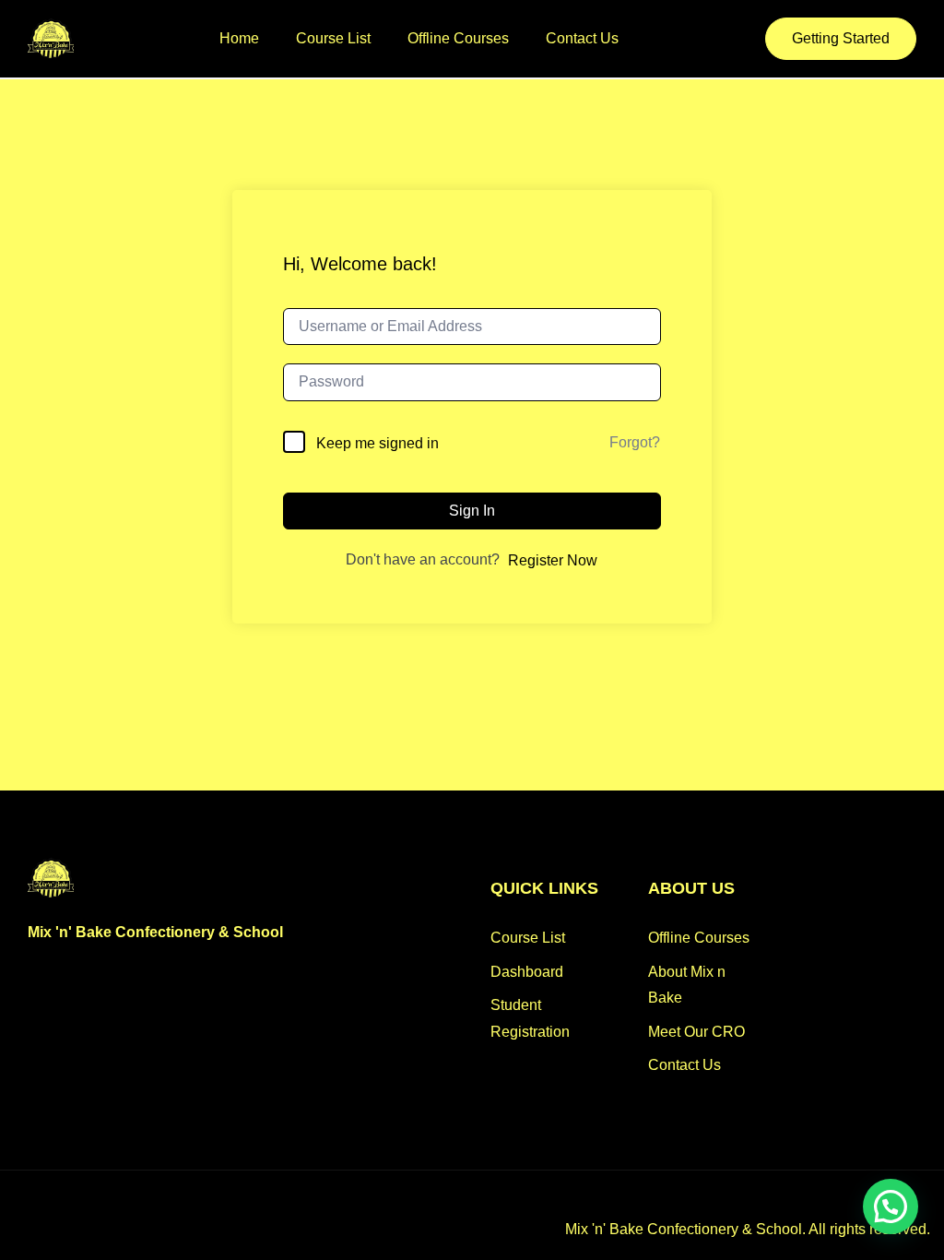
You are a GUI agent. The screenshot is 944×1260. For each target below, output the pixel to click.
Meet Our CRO (696, 1032)
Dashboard (526, 972)
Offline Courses (458, 38)
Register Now (552, 560)
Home (239, 38)
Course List (333, 38)
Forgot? (634, 442)
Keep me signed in (377, 443)
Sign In (472, 510)
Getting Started (841, 38)
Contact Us (582, 38)
